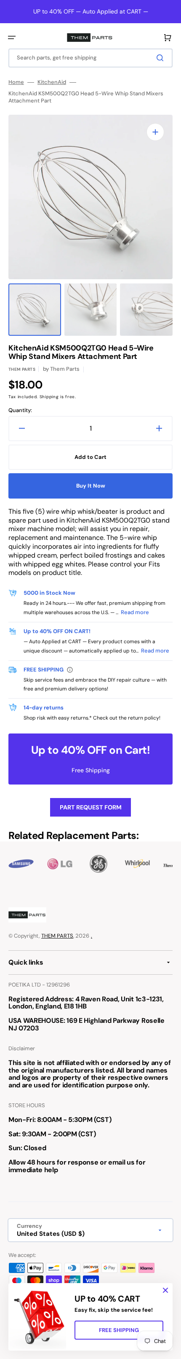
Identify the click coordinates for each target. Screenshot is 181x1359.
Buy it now (90, 485)
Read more (135, 612)
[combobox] (90, 58)
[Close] (165, 1290)
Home (16, 82)
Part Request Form (91, 807)
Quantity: (20, 410)
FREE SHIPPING (119, 1330)
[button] (12, 37)
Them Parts (21, 369)
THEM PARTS (57, 935)
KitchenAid (51, 82)
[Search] (162, 58)
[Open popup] (70, 670)
